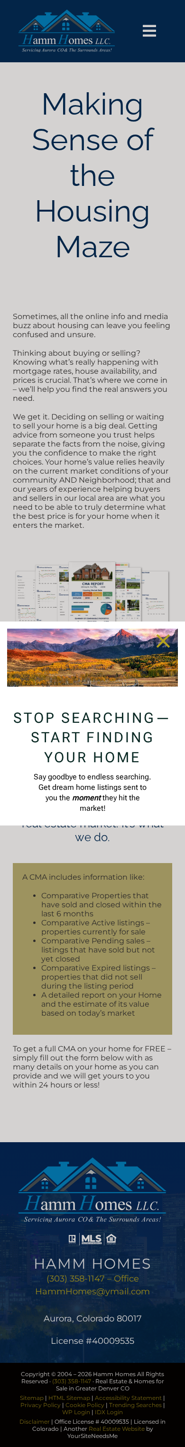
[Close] (163, 641)
